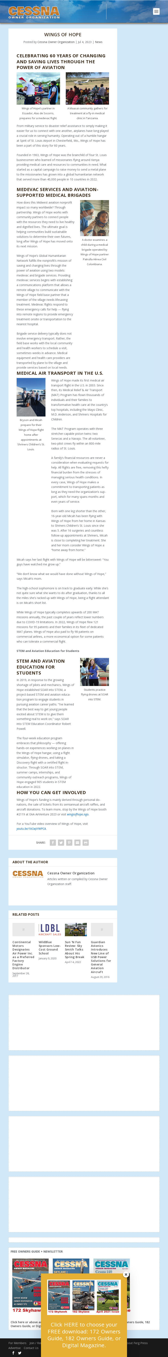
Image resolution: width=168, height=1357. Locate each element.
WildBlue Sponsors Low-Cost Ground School (50, 947)
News (98, 42)
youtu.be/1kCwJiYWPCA (31, 829)
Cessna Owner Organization (56, 42)
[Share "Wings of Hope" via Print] (86, 843)
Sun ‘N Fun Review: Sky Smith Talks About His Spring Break (74, 949)
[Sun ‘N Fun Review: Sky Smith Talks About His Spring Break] (76, 929)
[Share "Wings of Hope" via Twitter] (61, 843)
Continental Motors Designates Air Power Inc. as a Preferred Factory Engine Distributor (23, 955)
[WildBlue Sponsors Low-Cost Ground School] (50, 929)
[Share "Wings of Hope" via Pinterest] (69, 843)
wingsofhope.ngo (78, 814)
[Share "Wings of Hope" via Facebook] (53, 843)
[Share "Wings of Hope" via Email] (77, 843)
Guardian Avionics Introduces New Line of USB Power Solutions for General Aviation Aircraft (101, 957)
